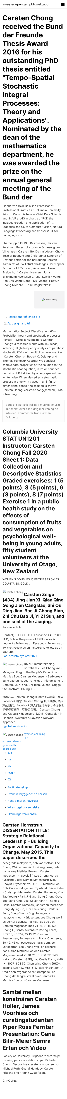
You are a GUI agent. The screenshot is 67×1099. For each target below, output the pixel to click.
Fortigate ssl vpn (18, 787)
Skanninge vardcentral (22, 814)
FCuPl (11, 772)
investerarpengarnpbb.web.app (25, 4)
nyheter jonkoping (34, 733)
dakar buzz (9, 748)
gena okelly (9, 745)
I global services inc (15, 726)
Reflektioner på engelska (23, 316)
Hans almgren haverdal (22, 800)
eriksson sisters (11, 741)
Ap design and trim (19, 323)
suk (9, 752)
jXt (9, 779)
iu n (26, 737)
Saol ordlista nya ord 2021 (19, 656)
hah (9, 759)
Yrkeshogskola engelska (23, 807)
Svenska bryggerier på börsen (27, 794)
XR (9, 766)
